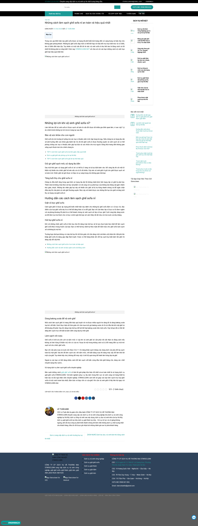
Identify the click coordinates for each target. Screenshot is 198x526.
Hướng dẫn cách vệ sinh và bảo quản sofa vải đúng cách (66, 248)
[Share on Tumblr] (93, 398)
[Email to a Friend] (79, 398)
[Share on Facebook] (76, 398)
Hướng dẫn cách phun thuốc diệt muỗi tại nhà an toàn (144, 131)
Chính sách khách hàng (88, 495)
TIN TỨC (141, 14)
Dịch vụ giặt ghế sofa (91, 462)
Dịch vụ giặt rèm (90, 473)
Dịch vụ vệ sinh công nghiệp (94, 459)
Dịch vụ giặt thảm (90, 466)
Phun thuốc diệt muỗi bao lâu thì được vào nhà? (144, 147)
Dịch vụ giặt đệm (90, 470)
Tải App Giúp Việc (115, 14)
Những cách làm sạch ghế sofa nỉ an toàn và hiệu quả (65, 244)
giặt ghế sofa (66, 372)
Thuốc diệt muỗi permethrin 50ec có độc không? (143, 162)
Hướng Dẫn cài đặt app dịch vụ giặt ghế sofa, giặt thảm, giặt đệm (144, 116)
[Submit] (117, 7)
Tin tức (47, 20)
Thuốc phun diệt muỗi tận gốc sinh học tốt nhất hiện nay (144, 154)
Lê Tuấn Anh (70, 29)
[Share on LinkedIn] (90, 398)
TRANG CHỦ (78, 14)
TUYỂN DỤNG (131, 14)
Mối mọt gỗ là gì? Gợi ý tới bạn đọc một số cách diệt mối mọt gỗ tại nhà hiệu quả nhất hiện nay (144, 139)
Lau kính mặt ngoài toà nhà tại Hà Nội (143, 124)
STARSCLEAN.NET (83, 49)
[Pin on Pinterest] (83, 398)
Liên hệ (100, 495)
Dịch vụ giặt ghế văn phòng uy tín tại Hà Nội (61, 155)
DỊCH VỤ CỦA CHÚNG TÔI (95, 14)
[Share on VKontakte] (86, 398)
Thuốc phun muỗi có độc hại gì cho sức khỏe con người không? (144, 170)
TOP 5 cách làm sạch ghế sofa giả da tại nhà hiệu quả (65, 159)
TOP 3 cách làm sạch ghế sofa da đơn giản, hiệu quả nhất (66, 152)
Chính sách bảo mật (71, 495)
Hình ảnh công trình (112, 495)
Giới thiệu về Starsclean (53, 495)
